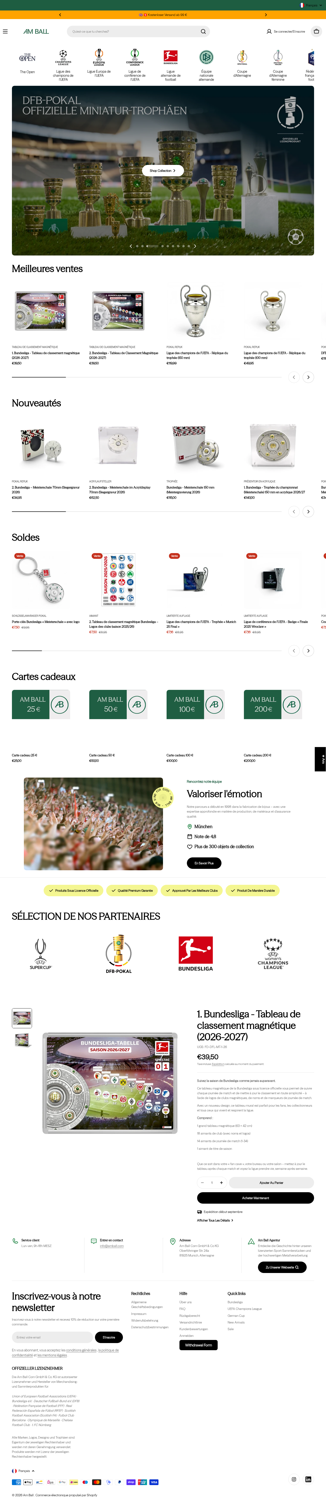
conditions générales (81, 1350)
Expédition (218, 1064)
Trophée (172, 481)
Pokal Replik (174, 347)
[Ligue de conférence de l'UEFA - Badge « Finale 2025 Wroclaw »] (273, 580)
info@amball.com (112, 1246)
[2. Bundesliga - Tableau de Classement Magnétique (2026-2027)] (118, 311)
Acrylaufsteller (100, 481)
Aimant (93, 615)
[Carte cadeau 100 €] (196, 704)
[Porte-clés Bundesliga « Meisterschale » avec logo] (41, 580)
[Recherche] (203, 31)
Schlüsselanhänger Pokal (29, 615)
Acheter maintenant (255, 1198)
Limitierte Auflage (178, 615)
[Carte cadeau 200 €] (273, 704)
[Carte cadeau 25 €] (41, 704)
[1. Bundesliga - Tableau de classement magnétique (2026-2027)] (41, 311)
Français (311, 5)
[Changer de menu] (5, 31)
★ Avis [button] (324, 759)
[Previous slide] (131, 246)
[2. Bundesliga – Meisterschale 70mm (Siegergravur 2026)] (41, 445)
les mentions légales (52, 1355)
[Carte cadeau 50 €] (118, 704)
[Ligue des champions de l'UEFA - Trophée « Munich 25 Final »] (196, 580)
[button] (60, 15)
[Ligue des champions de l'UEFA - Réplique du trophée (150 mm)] (196, 311)
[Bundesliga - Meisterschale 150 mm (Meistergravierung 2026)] (196, 445)
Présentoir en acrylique (259, 481)
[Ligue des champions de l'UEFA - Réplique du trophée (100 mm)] (273, 311)
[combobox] (138, 31)
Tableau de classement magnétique (35, 347)
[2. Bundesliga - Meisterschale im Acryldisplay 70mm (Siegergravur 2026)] (118, 445)
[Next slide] (195, 246)
